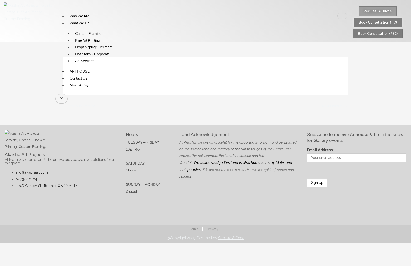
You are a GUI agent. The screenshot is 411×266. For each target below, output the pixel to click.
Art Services (84, 61)
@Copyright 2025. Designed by (205, 238)
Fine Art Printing (87, 40)
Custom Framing (88, 33)
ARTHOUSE (80, 71)
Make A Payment (83, 85)
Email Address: (320, 150)
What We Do (79, 23)
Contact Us (78, 78)
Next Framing (335, 106)
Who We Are (79, 16)
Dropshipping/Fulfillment (93, 47)
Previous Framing (79, 106)
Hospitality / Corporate (92, 54)
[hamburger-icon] (342, 16)
